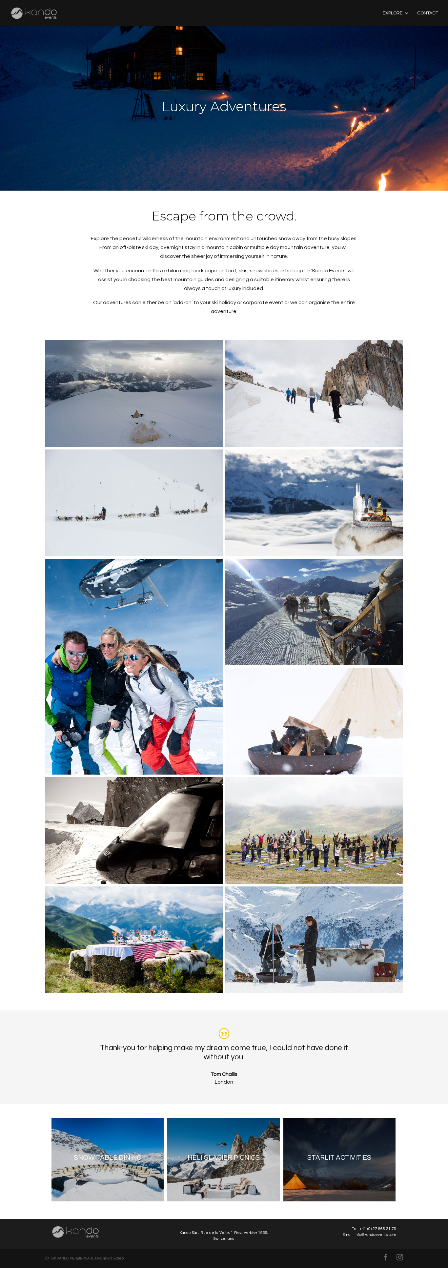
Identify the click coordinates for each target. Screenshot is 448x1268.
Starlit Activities (339, 1157)
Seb (120, 1258)
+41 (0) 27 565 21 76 (377, 1229)
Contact (427, 13)
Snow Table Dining (108, 1157)
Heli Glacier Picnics (224, 1157)
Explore (392, 13)
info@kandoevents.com (375, 1235)
